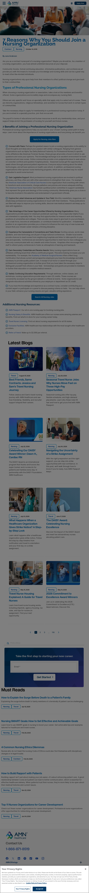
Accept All (39, 889)
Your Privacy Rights (23, 889)
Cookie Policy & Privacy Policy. (36, 883)
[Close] (85, 869)
